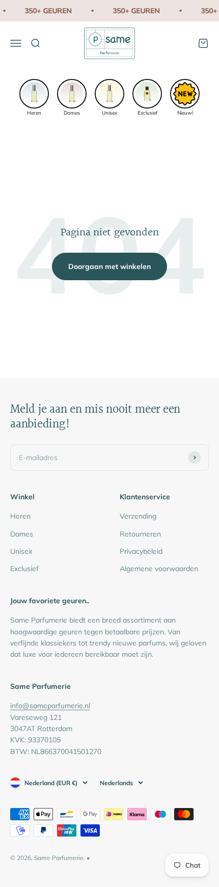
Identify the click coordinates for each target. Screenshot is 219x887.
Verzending (138, 516)
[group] (34, 96)
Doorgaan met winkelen (109, 266)
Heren (20, 516)
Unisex (21, 551)
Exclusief (24, 568)
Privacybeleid (141, 551)
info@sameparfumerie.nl (50, 705)
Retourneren (140, 534)
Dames (21, 534)
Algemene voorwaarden (159, 568)
